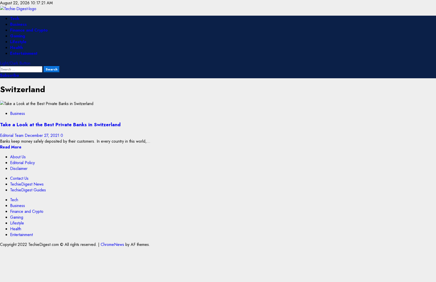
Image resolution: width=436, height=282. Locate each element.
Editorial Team (12, 135)
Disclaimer (19, 168)
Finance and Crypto (29, 30)
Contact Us (19, 178)
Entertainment (23, 53)
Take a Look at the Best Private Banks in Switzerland (60, 124)
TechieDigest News (27, 184)
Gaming (17, 36)
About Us (18, 157)
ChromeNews (112, 244)
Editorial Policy (22, 163)
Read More (10, 147)
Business (18, 24)
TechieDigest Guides (28, 190)
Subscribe (9, 75)
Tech (14, 18)
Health (16, 47)
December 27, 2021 (43, 135)
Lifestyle (18, 42)
